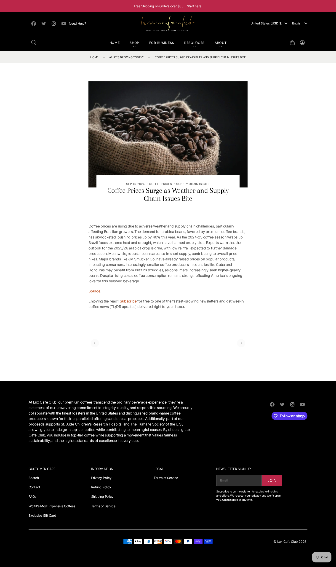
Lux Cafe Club (287, 541)
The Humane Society (148, 424)
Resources (194, 43)
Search (34, 478)
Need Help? (77, 23)
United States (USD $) (267, 23)
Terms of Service (103, 506)
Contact (34, 487)
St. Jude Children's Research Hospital (92, 424)
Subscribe (128, 301)
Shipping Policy (102, 496)
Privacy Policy (101, 478)
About (221, 43)
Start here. (194, 6)
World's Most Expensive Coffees (52, 506)
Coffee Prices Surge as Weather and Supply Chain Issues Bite (200, 57)
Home (114, 43)
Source (94, 291)
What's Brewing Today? (126, 57)
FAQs (32, 496)
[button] (34, 42)
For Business (161, 43)
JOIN (272, 480)
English (297, 23)
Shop (134, 43)
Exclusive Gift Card (42, 515)
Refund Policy (101, 487)
